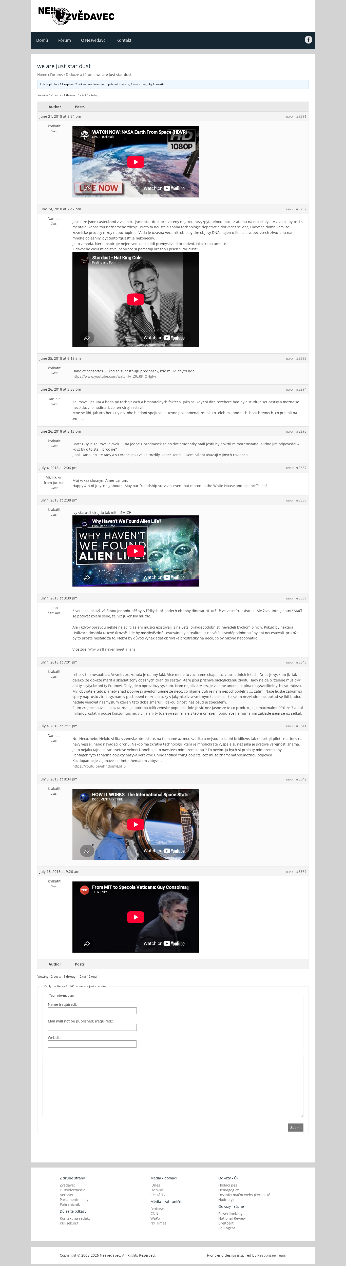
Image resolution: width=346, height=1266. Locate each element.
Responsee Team (271, 1255)
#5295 (301, 431)
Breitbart (226, 1223)
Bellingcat (226, 1227)
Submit (295, 1128)
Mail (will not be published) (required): (80, 1021)
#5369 (301, 871)
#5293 (301, 358)
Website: (55, 1037)
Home (42, 74)
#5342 (301, 779)
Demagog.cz (228, 1190)
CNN (154, 1213)
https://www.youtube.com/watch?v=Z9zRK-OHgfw (114, 376)
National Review (232, 1218)
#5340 (301, 662)
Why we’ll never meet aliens (112, 649)
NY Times (158, 1223)
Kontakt (124, 40)
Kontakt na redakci (75, 1218)
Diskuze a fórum (79, 74)
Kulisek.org (69, 1223)
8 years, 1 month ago (133, 84)
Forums (56, 74)
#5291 (301, 116)
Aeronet (66, 1194)
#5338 (301, 500)
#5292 (301, 209)
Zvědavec (67, 1185)
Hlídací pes (227, 1185)
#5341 (301, 726)
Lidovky (156, 1190)
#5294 (301, 389)
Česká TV (157, 1194)
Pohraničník (70, 1204)
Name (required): (62, 1004)
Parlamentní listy (74, 1199)
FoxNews (157, 1208)
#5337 (301, 467)
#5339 (301, 598)
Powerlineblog (230, 1213)
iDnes (155, 1185)
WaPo (155, 1218)
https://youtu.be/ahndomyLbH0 (99, 766)
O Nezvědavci (93, 40)
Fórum (64, 40)
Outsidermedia (72, 1190)
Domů (42, 40)
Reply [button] (290, 116)
